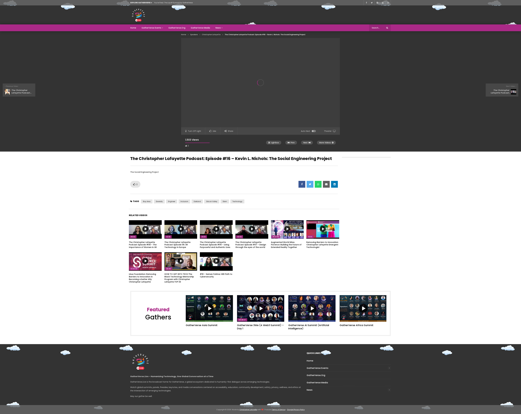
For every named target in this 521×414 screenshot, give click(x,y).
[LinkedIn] (377, 2)
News (218, 27)
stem (225, 201)
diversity (159, 201)
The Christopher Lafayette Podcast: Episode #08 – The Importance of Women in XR (143, 245)
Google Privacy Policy (296, 409)
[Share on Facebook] (301, 184)
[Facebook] (366, 2)
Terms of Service (278, 409)
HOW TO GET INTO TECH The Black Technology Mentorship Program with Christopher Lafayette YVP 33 (179, 278)
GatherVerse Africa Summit (356, 325)
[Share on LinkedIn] (334, 184)
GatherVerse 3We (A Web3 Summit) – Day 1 (260, 326)
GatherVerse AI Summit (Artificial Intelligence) (308, 326)
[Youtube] (382, 2)
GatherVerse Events (151, 27)
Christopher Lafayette (211, 34)
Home (133, 27)
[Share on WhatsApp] (318, 184)
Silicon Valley (211, 201)
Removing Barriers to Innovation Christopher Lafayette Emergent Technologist (322, 245)
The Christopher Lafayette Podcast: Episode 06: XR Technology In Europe (177, 245)
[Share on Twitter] (310, 184)
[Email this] (326, 184)
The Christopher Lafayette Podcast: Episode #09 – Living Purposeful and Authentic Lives (215, 245)
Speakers (194, 34)
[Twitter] (371, 2)
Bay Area (146, 201)
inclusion (184, 201)
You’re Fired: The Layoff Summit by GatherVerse (173, 2)
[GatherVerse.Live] (138, 15)
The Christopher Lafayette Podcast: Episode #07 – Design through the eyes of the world (250, 245)
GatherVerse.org (176, 27)
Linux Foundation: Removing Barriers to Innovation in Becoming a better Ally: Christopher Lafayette (142, 278)
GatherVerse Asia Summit (201, 325)
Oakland (197, 201)
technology (237, 201)
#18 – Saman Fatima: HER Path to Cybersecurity (216, 275)
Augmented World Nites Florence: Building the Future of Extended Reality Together (286, 245)
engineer (171, 201)
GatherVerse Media (200, 27)
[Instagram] (388, 2)
